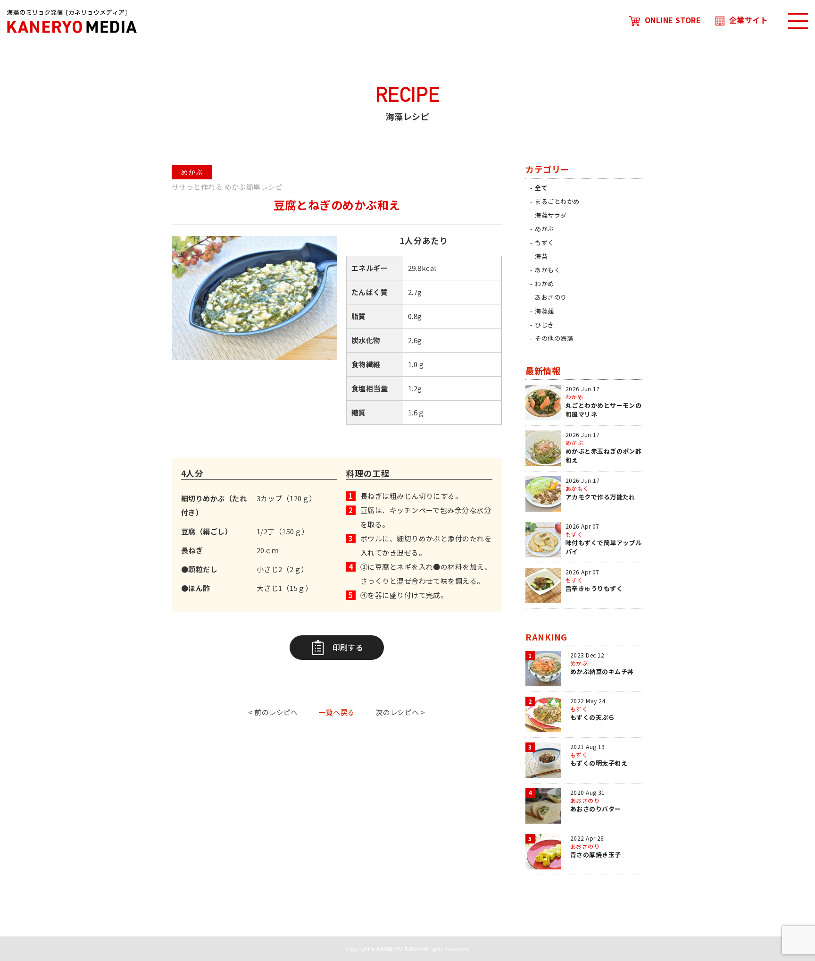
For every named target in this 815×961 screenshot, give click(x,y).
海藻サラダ (550, 215)
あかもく (547, 269)
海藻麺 (544, 310)
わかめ (544, 283)
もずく (544, 242)
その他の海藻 (554, 338)
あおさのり (550, 297)
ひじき (544, 324)
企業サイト (748, 19)
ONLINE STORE (673, 19)
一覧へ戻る (336, 712)
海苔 (541, 256)
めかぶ (544, 228)
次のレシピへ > (400, 712)
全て (541, 187)
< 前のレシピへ (273, 712)
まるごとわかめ (557, 201)
